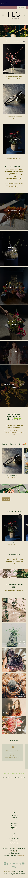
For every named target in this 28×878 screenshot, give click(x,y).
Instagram (14, 827)
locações (14, 351)
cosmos (14, 591)
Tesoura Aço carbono (11, 475)
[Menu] (3, 15)
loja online (16, 185)
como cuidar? (14, 817)
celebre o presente (14, 321)
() (21, 7)
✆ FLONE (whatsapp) (14, 838)
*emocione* (14, 324)
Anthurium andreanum (12, 543)
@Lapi (15, 848)
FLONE (11, 186)
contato (14, 835)
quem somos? (14, 815)
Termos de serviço (14, 842)
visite (14, 812)
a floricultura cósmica (14, 284)
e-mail (14, 828)
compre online (14, 814)
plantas (14, 139)
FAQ (14, 837)
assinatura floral (14, 210)
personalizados (14, 247)
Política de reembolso (14, 843)
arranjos (14, 59)
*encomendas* (14, 250)
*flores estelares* (14, 287)
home (14, 810)
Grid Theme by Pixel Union (9, 873)
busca (14, 833)
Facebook (14, 823)
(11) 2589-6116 (16, 852)
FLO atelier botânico (18, 871)
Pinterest (14, 825)
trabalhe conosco (14, 840)
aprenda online (14, 819)
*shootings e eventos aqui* (14, 354)
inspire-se (6, 499)
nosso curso (8, 558)
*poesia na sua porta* (14, 213)
